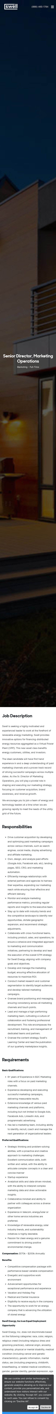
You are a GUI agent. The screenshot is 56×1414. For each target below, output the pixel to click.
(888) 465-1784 (40, 6)
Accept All (33, 1407)
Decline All (45, 1407)
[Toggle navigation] (52, 6)
